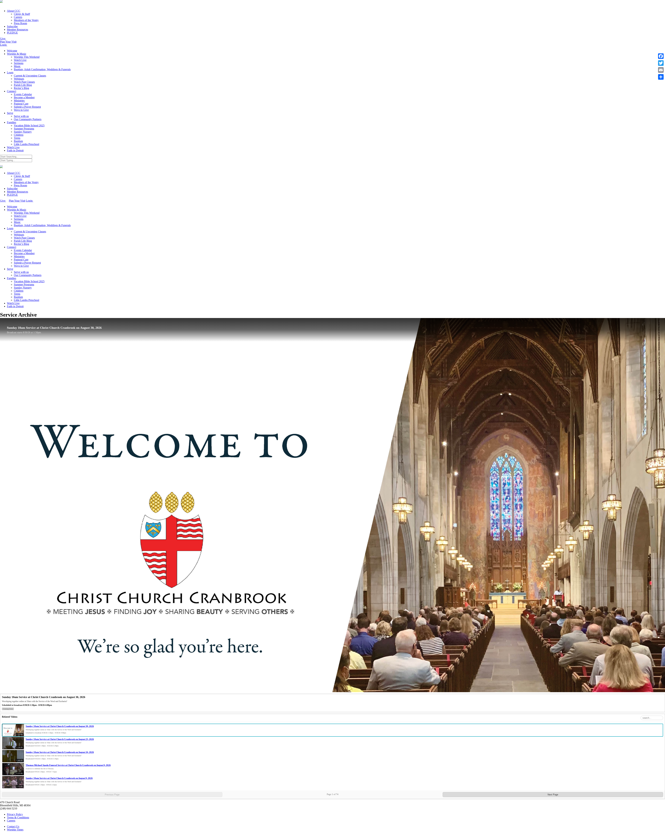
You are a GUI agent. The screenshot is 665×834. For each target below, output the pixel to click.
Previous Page (112, 794)
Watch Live (20, 60)
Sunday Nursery (23, 131)
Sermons (18, 63)
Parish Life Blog (23, 84)
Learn (10, 72)
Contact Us (13, 826)
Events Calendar (23, 94)
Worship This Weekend (26, 56)
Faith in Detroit (15, 150)
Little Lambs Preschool (26, 144)
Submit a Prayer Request (27, 106)
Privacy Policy (15, 814)
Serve (10, 113)
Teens (17, 137)
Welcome (12, 50)
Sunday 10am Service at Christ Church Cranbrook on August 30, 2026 (60, 726)
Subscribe (12, 26)
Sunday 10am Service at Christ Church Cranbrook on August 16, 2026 (60, 752)
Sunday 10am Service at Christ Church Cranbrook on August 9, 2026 (59, 778)
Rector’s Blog (21, 88)
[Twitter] (660, 63)
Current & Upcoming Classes (30, 75)
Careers (18, 17)
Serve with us (21, 116)
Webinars (19, 78)
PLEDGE (12, 32)
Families (11, 122)
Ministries (19, 100)
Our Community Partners (27, 119)
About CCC (13, 10)
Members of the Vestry (26, 20)
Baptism (18, 141)
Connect (11, 91)
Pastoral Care (21, 103)
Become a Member (24, 97)
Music (17, 66)
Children (18, 134)
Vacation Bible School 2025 (29, 125)
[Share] (660, 76)
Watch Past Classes (24, 81)
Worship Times (15, 829)
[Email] (660, 70)
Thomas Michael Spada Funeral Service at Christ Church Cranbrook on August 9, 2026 (68, 765)
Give (3, 38)
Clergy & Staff (22, 13)
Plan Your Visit (8, 41)
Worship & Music (16, 53)
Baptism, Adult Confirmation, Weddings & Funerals (42, 69)
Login (3, 44)
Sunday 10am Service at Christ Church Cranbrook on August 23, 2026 (60, 739)
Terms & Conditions (18, 817)
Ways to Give (21, 109)
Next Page (553, 794)
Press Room (20, 23)
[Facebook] (660, 56)
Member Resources (17, 29)
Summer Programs (24, 128)
